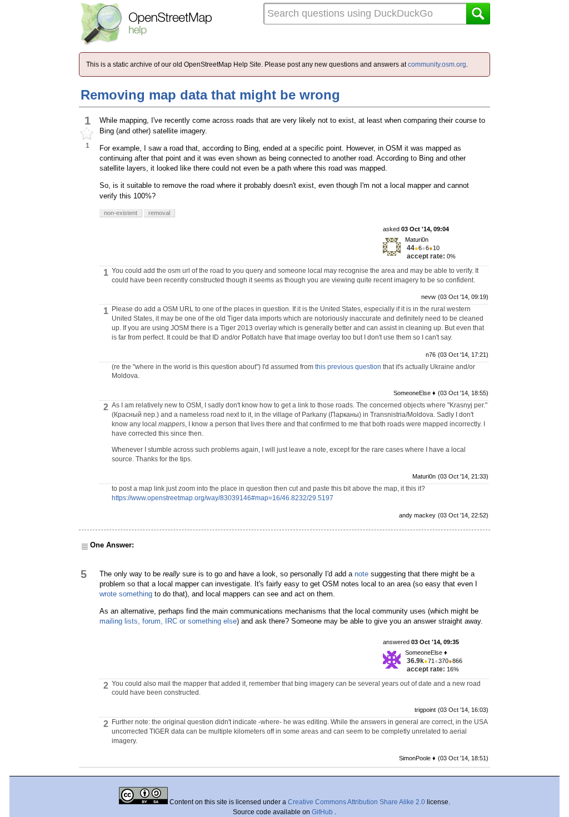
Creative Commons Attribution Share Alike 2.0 (356, 802)
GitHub (323, 812)
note (361, 574)
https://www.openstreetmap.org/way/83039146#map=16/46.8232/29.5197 (222, 498)
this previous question (348, 367)
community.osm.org (437, 64)
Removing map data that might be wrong (210, 94)
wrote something (125, 594)
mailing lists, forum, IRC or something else (168, 621)
